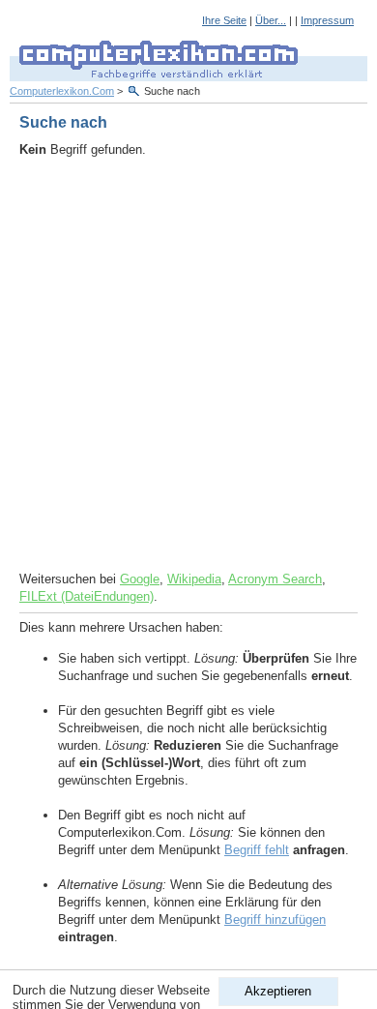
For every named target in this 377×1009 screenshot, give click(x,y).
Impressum (327, 20)
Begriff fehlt (256, 850)
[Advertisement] (188, 364)
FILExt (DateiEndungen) (86, 596)
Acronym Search (275, 579)
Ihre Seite (224, 20)
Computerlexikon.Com (62, 91)
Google (140, 579)
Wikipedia (194, 579)
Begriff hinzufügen (275, 919)
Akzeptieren (278, 991)
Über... (270, 20)
